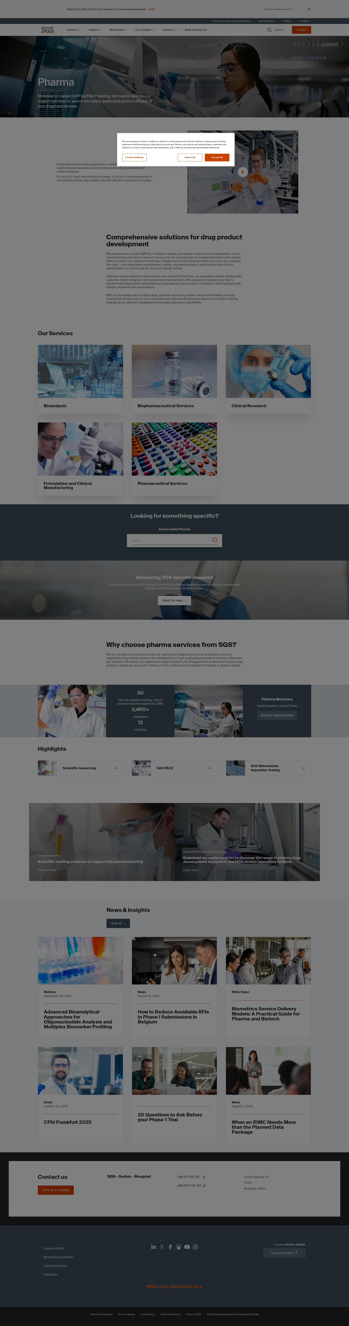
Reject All (190, 157)
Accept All (217, 157)
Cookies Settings (134, 157)
